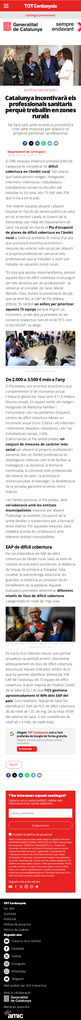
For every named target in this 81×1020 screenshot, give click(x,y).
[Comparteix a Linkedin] (37, 143)
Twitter (16, 956)
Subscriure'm (40, 825)
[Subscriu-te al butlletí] (11, 887)
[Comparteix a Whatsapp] (43, 143)
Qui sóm (9, 908)
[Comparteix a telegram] (49, 143)
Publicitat (10, 919)
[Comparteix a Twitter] (31, 143)
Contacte (10, 913)
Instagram (18, 963)
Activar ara (25, 749)
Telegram (17, 978)
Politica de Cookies (16, 929)
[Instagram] (26, 887)
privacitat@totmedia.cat (32, 872)
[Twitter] (21, 887)
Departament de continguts (26, 151)
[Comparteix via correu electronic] (56, 143)
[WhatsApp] (32, 887)
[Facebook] (16, 887)
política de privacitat (39, 834)
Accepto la (32, 834)
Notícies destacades (40, 90)
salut (14, 764)
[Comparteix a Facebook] (25, 143)
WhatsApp (18, 971)
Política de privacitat (17, 924)
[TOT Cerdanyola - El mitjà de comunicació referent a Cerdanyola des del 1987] (40, 5)
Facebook (17, 948)
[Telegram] (37, 887)
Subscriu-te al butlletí (26, 941)
